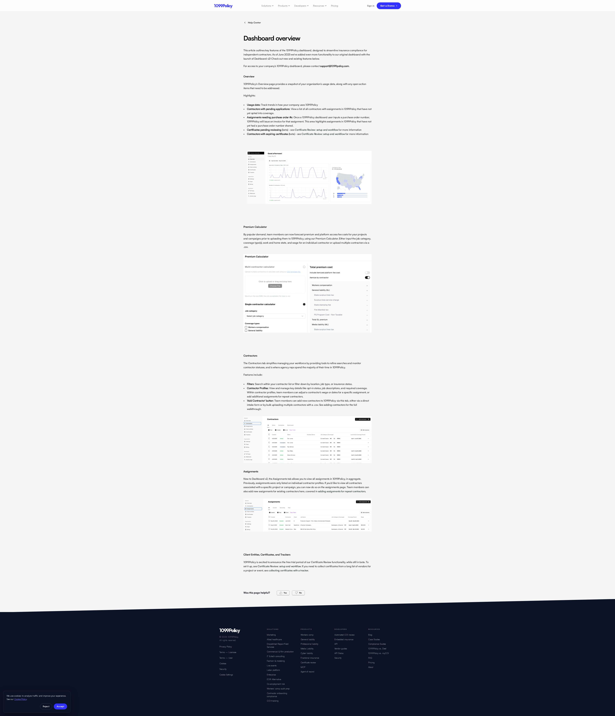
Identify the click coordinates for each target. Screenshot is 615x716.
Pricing (334, 5)
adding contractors (334, 404)
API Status (339, 653)
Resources (318, 5)
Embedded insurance (343, 639)
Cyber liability (307, 653)
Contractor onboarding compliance (277, 695)
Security (222, 669)
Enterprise (271, 674)
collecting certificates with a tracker (288, 570)
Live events (272, 665)
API (335, 644)
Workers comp (307, 635)
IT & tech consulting (276, 656)
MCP (303, 667)
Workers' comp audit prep (278, 688)
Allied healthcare (274, 639)
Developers (300, 5)
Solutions (266, 5)
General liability (308, 639)
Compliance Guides (377, 644)
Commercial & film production (280, 651)
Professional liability (309, 644)
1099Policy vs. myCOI (378, 653)
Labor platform (273, 670)
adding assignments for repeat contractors (341, 491)
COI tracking (273, 701)
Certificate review (308, 662)
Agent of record (307, 671)
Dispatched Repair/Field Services (277, 645)
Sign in (370, 5)
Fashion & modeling (276, 661)
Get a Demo (387, 5)
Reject (46, 706)
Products (282, 5)
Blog (370, 635)
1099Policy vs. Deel (377, 648)
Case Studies (374, 639)
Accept (60, 706)
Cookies (222, 663)
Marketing (271, 635)
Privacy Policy (225, 646)
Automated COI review (344, 635)
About (370, 667)
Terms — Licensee (227, 652)
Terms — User (226, 658)
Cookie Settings (226, 674)
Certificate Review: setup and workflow (316, 129)
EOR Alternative (274, 679)
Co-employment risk (276, 684)
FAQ (370, 658)
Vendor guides (340, 648)
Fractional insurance (310, 658)
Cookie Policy (20, 699)
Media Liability (307, 648)
